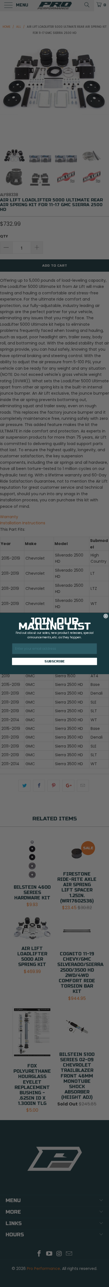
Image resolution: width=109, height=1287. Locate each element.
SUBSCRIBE (54, 661)
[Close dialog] (106, 616)
